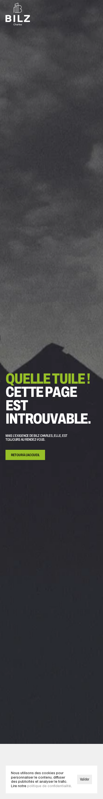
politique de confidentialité (49, 785)
